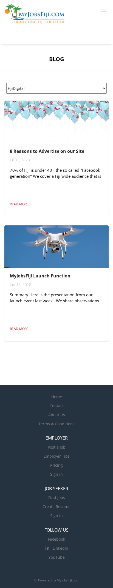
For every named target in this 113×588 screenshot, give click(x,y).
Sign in (56, 474)
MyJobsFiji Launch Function (40, 276)
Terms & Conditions (56, 423)
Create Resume (56, 506)
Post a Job (57, 447)
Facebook (56, 539)
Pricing (56, 465)
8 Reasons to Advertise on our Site (47, 151)
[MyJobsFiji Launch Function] (56, 246)
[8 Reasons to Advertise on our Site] (56, 122)
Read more (19, 204)
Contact (57, 405)
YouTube (57, 557)
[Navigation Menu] (103, 9)
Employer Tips (57, 456)
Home (56, 396)
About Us (56, 414)
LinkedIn (60, 548)
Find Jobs (56, 497)
